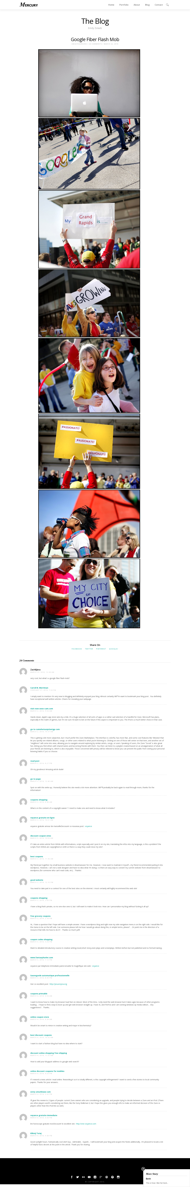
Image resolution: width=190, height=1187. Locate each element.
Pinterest (101, 649)
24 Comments (95, 44)
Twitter (89, 649)
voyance (88, 826)
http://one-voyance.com (86, 1124)
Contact (159, 4)
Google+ (113, 649)
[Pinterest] (112, 1178)
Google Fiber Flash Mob (95, 39)
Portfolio (123, 4)
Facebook (77, 649)
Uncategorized (79, 44)
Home (111, 4)
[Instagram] (118, 1178)
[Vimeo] (95, 1178)
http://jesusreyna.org (58, 984)
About (137, 4)
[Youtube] (89, 1178)
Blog (147, 4)
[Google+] (101, 1178)
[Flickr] (83, 1178)
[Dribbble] (106, 1178)
